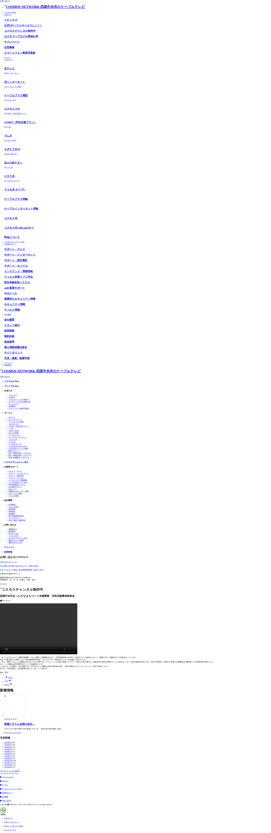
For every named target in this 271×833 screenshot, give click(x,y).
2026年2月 (8, 756)
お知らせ (7, 15)
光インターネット (15, 419)
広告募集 (11, 406)
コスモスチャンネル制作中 (18, 399)
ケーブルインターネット (17, 437)
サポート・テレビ (15, 471)
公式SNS (11, 397)
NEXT (6, 685)
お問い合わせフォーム (8, 562)
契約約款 (11, 511)
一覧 (6, 681)
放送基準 (11, 513)
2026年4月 (8, 751)
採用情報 (7, 365)
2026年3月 (8, 754)
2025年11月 (8, 763)
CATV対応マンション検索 (18, 448)
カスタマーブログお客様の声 (19, 402)
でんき (11, 428)
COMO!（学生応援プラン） (18, 426)
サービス (7, 57)
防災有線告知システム (16, 485)
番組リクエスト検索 (16, 540)
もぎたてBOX (13, 431)
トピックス (12, 395)
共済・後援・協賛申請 (16, 520)
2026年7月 (8, 745)
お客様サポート (10, 244)
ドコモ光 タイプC (15, 444)
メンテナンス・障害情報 (17, 480)
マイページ (8, 363)
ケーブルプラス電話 (16, 422)
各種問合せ (12, 529)
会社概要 (7, 314)
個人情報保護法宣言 (16, 516)
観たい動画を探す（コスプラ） (20, 455)
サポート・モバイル (16, 478)
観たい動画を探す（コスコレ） (20, 453)
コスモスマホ (13, 424)
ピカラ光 (11, 442)
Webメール (12, 489)
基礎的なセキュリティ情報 (18, 491)
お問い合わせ (5, 1)
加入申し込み (13, 534)
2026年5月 (8, 749)
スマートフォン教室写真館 (18, 408)
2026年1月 (8, 758)
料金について (13, 451)
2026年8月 (8, 742)
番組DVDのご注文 (15, 542)
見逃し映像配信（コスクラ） (19, 457)
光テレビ (11, 417)
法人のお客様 (13, 433)
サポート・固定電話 (16, 476)
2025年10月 (8, 765)
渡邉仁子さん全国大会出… (19, 724)
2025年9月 (8, 767)
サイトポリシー (14, 518)
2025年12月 (8, 760)
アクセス (3, 584)
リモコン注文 (13, 536)
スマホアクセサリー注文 (17, 538)
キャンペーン (13, 404)
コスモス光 (12, 440)
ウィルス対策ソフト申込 (17, 482)
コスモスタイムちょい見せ (14, 242)
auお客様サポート (15, 487)
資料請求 (11, 531)
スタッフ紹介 (13, 507)
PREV (10, 678)
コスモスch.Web (10, 12)
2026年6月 (8, 747)
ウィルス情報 (13, 496)
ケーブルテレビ (14, 435)
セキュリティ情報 (15, 493)
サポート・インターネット (18, 473)
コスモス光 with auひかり (17, 446)
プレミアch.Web (11, 386)
